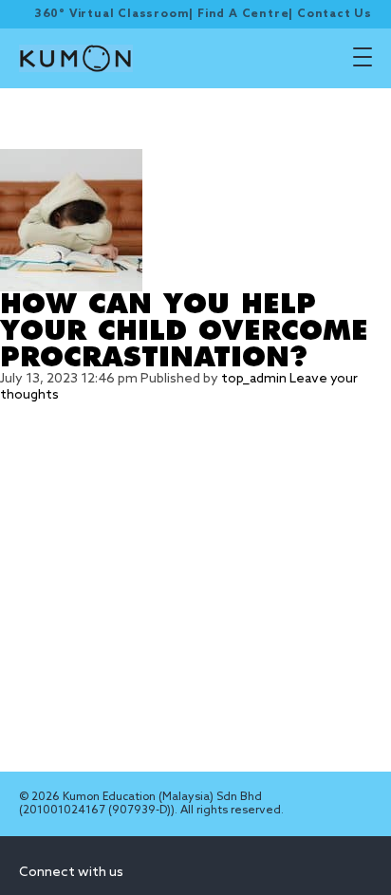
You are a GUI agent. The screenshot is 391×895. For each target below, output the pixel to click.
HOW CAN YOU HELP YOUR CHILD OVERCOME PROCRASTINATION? (184, 331)
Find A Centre (243, 14)
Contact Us (334, 14)
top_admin (254, 379)
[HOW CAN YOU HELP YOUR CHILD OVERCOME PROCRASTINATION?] (195, 220)
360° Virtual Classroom (112, 14)
